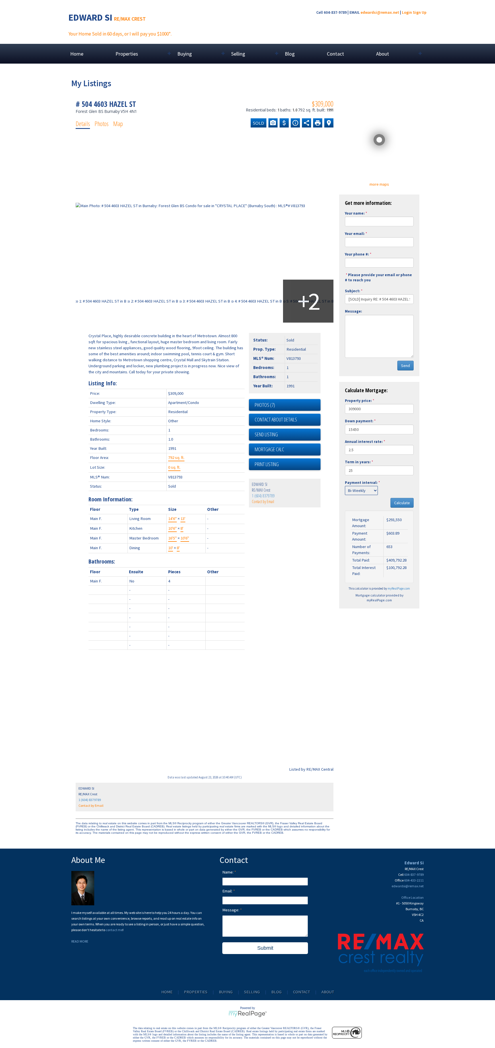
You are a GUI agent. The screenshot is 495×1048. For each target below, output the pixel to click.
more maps (379, 184)
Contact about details (276, 419)
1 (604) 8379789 (263, 496)
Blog (290, 53)
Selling (252, 991)
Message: (353, 311)
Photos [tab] (102, 123)
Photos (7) (265, 404)
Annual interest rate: (364, 441)
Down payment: (359, 421)
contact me (114, 930)
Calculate (402, 502)
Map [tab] (118, 123)
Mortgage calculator (288, 449)
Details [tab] (83, 123)
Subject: (352, 291)
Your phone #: (357, 254)
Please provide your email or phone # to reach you (378, 277)
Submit (265, 948)
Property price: (358, 400)
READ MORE (79, 941)
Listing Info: (103, 383)
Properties (195, 991)
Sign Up (420, 12)
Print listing (267, 464)
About (327, 991)
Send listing (266, 434)
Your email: (355, 233)
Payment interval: (361, 482)
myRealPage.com (399, 588)
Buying (226, 991)
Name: (228, 872)
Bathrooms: (102, 561)
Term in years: (358, 462)
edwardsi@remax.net (380, 12)
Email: (227, 891)
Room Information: (111, 499)
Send (405, 365)
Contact (335, 53)
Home (76, 53)
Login (407, 12)
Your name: (355, 213)
